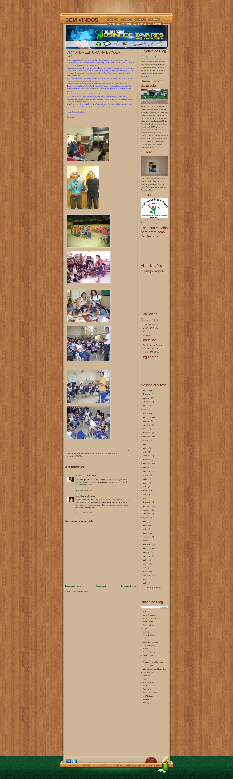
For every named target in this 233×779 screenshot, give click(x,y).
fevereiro (146, 456)
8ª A (144, 611)
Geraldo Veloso (148, 665)
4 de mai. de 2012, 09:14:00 (84, 513)
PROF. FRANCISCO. (151, 352)
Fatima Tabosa (148, 655)
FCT (144, 659)
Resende (146, 699)
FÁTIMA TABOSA (84, 476)
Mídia (145, 331)
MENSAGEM (148, 328)
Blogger (158, 587)
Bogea (145, 628)
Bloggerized (137, 765)
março (145, 390)
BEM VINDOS (81, 19)
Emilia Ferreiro (149, 652)
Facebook (69, 761)
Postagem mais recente (73, 586)
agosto (145, 440)
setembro (146, 402)
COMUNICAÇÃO (150, 325)
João (144, 679)
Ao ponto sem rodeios (151, 618)
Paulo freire (147, 689)
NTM (145, 686)
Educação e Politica (150, 642)
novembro (146, 417)
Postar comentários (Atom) (79, 591)
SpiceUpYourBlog (154, 765)
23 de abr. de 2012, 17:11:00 (84, 490)
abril (144, 409)
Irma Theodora (148, 672)
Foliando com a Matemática (153, 662)
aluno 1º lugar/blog (150, 615)
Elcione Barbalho (149, 645)
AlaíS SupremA (82, 496)
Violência (146, 335)
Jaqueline (146, 676)
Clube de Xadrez (149, 635)
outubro (146, 398)
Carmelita (146, 632)
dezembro (146, 394)
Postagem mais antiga (128, 586)
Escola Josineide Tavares (152, 345)
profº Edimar (148, 696)
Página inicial (101, 586)
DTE (145, 638)
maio (145, 406)
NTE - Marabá (148, 682)
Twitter (74, 761)
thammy (146, 703)
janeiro (145, 498)
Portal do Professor (150, 692)
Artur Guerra (148, 622)
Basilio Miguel (148, 625)
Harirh (145, 765)
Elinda (145, 649)
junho (145, 444)
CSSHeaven (128, 765)
